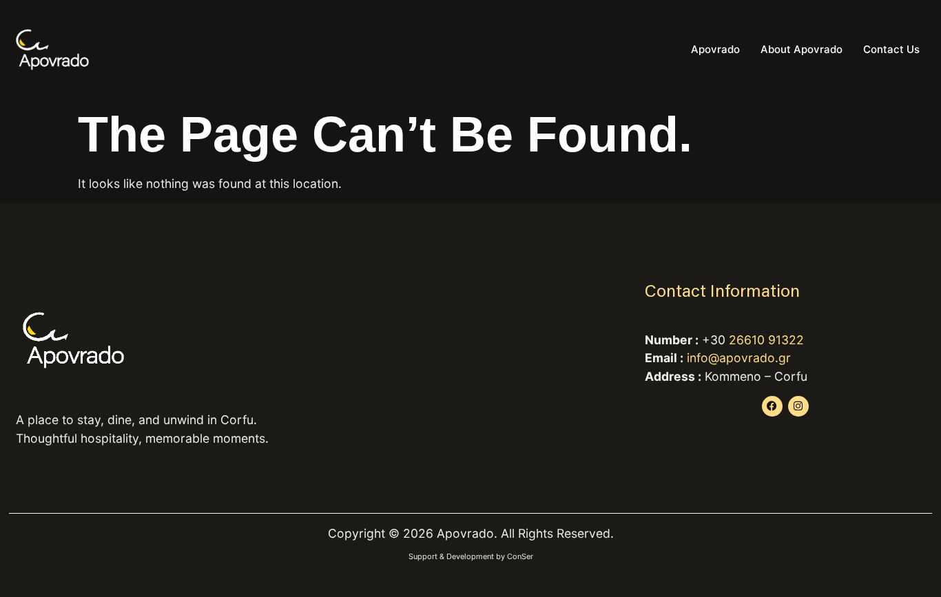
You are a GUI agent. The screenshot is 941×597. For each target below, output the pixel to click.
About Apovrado (801, 49)
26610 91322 (766, 340)
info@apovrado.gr (739, 357)
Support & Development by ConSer (471, 556)
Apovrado (715, 49)
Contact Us (891, 49)
